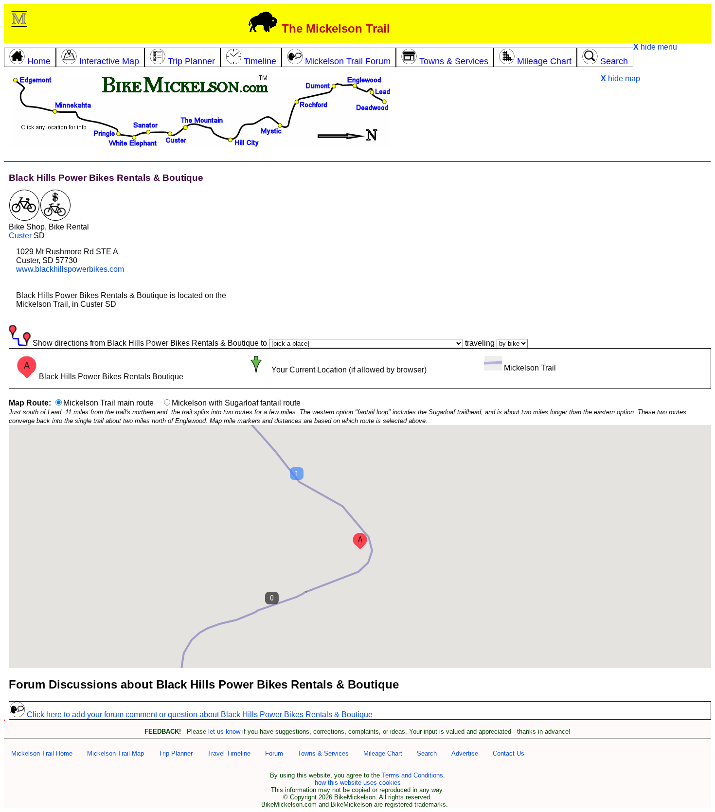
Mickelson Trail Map (115, 753)
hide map (620, 78)
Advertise (464, 753)
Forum (274, 753)
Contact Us (508, 753)
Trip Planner (176, 753)
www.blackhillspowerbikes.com (70, 269)
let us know (224, 731)
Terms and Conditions (412, 775)
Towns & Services (323, 753)
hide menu (655, 47)
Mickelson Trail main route (108, 403)
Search (427, 753)
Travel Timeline (228, 753)
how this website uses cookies (358, 782)
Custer (20, 235)
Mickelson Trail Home (41, 753)
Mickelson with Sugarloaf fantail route (236, 403)
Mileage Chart (382, 753)
